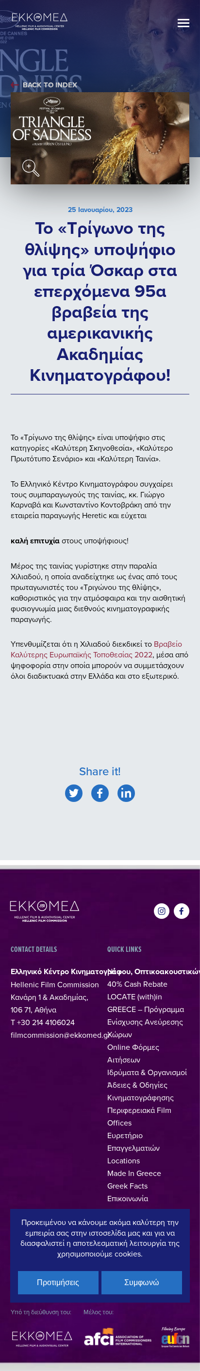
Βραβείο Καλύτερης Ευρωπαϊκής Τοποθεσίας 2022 (96, 649)
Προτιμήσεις (58, 1282)
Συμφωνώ (141, 1282)
